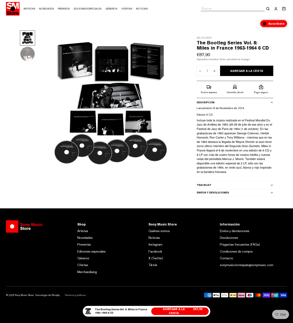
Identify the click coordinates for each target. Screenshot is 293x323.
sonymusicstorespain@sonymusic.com (246, 265)
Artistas (82, 231)
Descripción (205, 102)
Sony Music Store (24, 295)
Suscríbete (276, 23)
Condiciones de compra (236, 251)
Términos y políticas (75, 295)
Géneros (83, 258)
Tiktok (152, 265)
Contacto (226, 258)
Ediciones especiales (91, 251)
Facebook (155, 251)
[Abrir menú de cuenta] (276, 9)
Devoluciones (229, 238)
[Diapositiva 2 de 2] (27, 54)
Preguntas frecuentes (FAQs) (240, 244)
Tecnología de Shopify (47, 295)
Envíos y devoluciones (213, 192)
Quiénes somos (159, 231)
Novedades (85, 238)
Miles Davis (204, 38)
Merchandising (87, 272)
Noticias (154, 238)
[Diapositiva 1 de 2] (27, 38)
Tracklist (204, 185)
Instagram (155, 244)
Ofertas (82, 265)
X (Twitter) (155, 258)
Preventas (84, 244)
